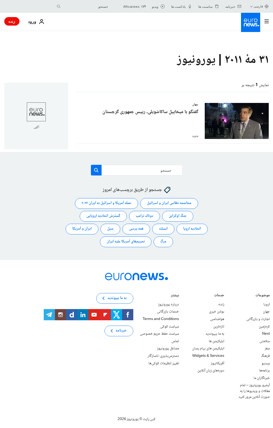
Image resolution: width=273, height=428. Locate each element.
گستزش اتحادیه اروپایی (103, 216)
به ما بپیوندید (215, 334)
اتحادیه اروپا (192, 229)
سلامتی (264, 341)
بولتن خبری (216, 312)
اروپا (266, 304)
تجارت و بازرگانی (258, 319)
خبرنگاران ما (262, 378)
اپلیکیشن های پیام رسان (208, 349)
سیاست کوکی (169, 326)
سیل (110, 229)
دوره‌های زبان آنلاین (211, 370)
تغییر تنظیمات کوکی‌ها (163, 363)
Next (266, 334)
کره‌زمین (264, 326)
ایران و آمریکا (82, 229)
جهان (266, 312)
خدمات (219, 296)
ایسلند (163, 229)
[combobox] (85, 6)
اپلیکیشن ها (216, 341)
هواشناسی (217, 319)
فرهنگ (265, 356)
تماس (175, 341)
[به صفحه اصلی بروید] (250, 22)
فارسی (258, 6)
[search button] (58, 6)
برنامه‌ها (264, 370)
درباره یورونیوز (168, 304)
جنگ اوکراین (178, 216)
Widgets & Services (208, 356)
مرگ (163, 242)
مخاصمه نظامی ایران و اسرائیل (169, 203)
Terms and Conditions (161, 319)
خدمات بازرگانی (168, 312)
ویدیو (266, 363)
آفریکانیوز (217, 363)
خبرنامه (121, 331)
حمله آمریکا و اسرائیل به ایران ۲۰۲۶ (106, 203)
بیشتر (175, 296)
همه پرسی (136, 229)
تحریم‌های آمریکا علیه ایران (126, 242)
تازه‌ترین (218, 326)
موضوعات (262, 296)
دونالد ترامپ (144, 216)
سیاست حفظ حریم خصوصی (159, 334)
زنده (12, 21)
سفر (267, 349)
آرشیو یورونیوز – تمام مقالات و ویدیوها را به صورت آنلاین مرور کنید (254, 391)
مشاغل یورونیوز (168, 349)
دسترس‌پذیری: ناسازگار (163, 356)
